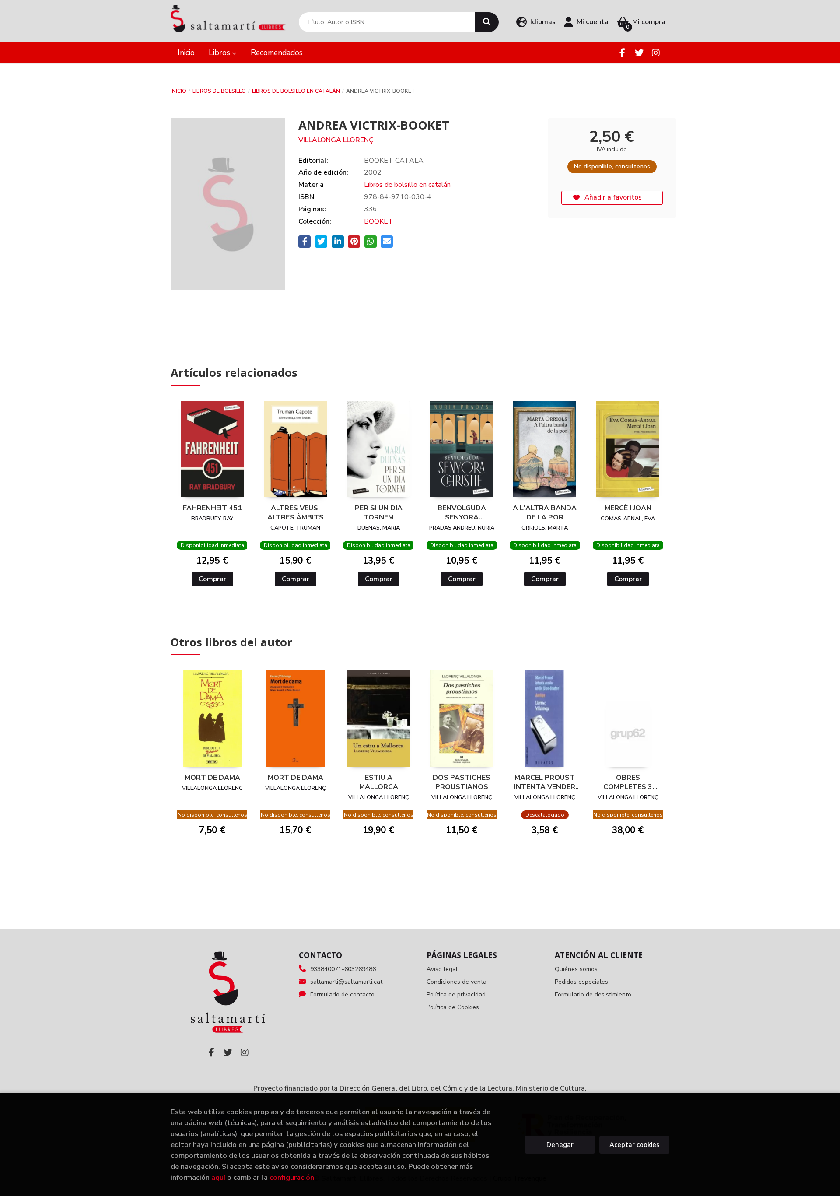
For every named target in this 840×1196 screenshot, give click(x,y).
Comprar (212, 579)
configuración (292, 1177)
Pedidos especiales (581, 982)
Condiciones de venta (456, 982)
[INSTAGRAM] (655, 53)
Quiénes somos (576, 969)
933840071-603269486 (343, 969)
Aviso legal (442, 969)
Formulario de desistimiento (593, 994)
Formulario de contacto (342, 994)
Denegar (560, 1144)
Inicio (178, 91)
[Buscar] (487, 22)
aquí (218, 1177)
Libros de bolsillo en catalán (296, 91)
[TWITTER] (639, 53)
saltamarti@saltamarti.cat (346, 982)
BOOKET (378, 221)
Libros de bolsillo (219, 91)
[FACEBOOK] (622, 53)
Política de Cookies (453, 1007)
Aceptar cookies (634, 1144)
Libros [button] (220, 52)
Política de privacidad (456, 994)
